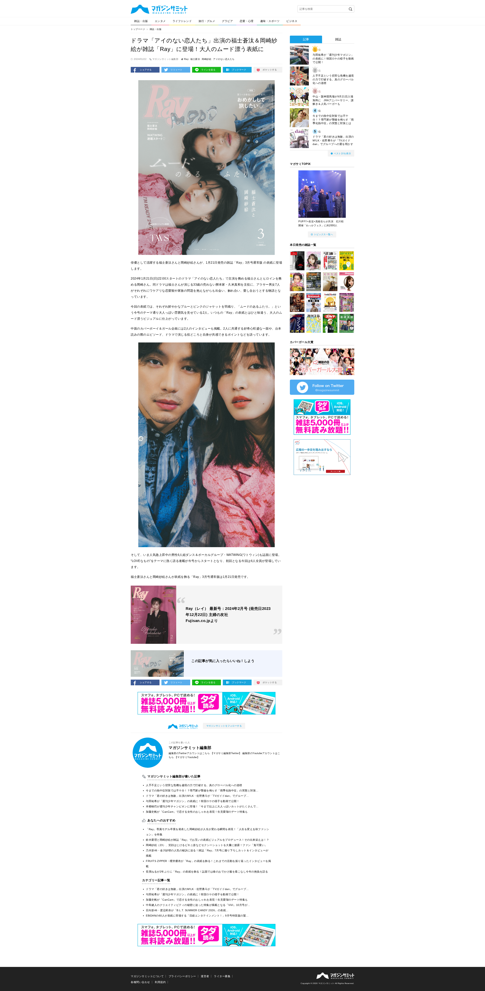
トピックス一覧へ (323, 234)
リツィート (176, 69)
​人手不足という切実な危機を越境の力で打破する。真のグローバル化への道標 (194, 785)
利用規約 (160, 982)
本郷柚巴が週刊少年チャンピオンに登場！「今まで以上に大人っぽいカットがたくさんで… (202, 806)
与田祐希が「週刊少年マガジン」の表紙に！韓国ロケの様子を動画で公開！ (192, 801)
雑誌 (338, 39)
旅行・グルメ (207, 21)
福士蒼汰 (195, 59)
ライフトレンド (182, 21)
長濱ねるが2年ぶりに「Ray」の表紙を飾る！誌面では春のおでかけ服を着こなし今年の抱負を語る (207, 871)
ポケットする (270, 69)
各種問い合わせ (140, 982)
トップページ (138, 29)
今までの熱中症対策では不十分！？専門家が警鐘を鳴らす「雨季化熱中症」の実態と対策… (202, 790)
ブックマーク (239, 69)
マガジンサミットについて (147, 976)
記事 (306, 39)
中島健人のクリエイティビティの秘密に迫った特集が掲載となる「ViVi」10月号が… (198, 904)
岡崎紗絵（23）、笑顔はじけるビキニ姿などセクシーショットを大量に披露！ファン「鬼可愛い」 (206, 845)
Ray (186, 59)
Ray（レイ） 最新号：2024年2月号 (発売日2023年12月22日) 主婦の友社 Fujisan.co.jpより (228, 614)
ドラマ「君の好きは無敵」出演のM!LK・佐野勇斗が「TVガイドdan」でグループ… (197, 795)
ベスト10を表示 (342, 153)
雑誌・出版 (141, 21)
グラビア (227, 21)
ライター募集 (222, 976)
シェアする (146, 69)
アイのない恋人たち (224, 59)
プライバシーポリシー (182, 976)
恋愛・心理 (246, 21)
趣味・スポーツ (270, 21)
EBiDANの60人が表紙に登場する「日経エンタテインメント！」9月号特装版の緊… (197, 915)
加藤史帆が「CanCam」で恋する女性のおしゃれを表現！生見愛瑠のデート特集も (197, 811)
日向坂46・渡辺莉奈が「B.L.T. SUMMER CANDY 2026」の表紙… (187, 910)
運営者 (205, 976)
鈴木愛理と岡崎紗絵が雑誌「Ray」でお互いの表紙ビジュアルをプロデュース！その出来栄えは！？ (207, 839)
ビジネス (291, 21)
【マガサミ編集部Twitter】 (226, 753)
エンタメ (160, 21)
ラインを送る (208, 69)
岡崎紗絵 (206, 59)
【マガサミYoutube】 (187, 757)
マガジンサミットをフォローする (224, 726)
